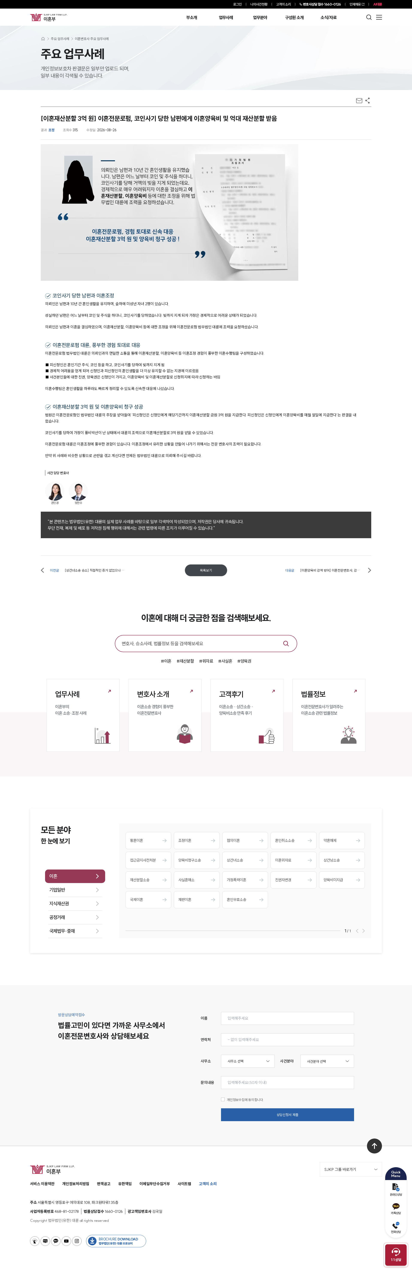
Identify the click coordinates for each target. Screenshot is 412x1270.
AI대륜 (377, 4)
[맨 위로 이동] (374, 1146)
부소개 (191, 17)
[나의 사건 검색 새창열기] (34, 1241)
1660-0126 (322, 4)
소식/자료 (328, 17)
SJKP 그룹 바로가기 (340, 1169)
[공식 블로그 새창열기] (45, 1241)
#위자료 (206, 661)
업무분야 (260, 17)
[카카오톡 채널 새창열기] (56, 1241)
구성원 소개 (294, 17)
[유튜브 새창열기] (66, 1241)
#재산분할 (185, 661)
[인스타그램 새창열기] (77, 1241)
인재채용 (355, 4)
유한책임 (125, 1183)
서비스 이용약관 (42, 1183)
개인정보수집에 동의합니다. (245, 1100)
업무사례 (226, 17)
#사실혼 (225, 661)
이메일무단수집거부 (154, 1183)
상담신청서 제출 (287, 1115)
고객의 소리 (283, 4)
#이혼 (166, 661)
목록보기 (206, 570)
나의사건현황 (258, 4)
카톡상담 (396, 1213)
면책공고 (104, 1183)
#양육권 (244, 661)
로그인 (237, 4)
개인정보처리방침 (75, 1183)
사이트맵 (184, 1183)
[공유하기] (367, 100)
